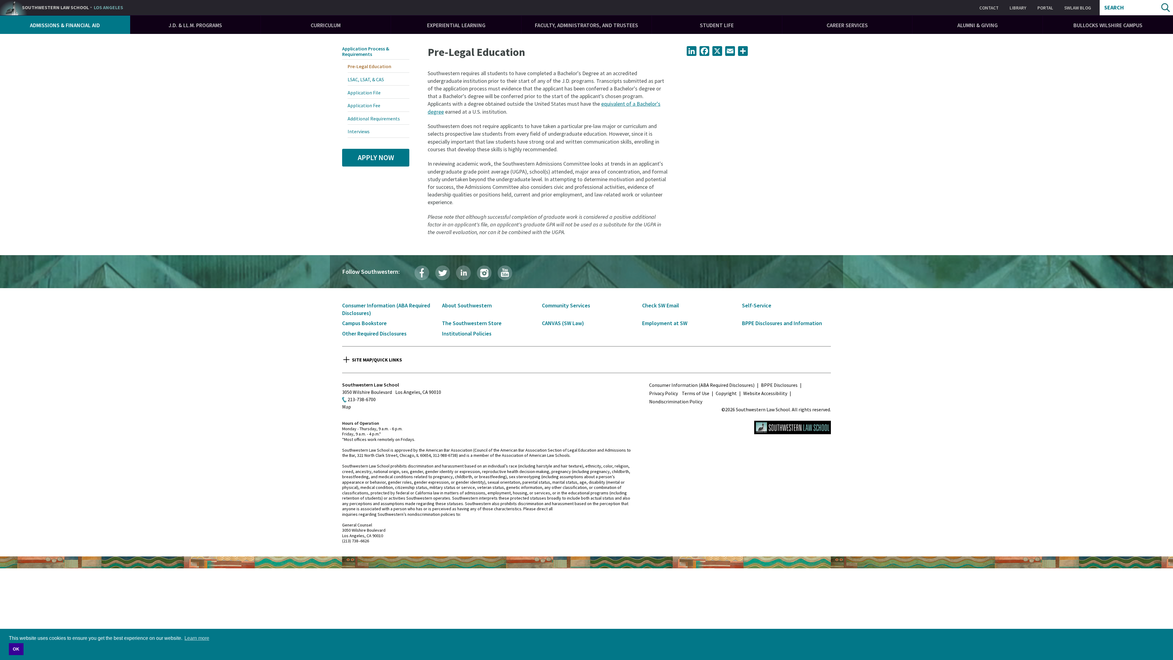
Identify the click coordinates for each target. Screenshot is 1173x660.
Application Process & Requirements (365, 51)
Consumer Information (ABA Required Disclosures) (702, 385)
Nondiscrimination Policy (675, 401)
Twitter (442, 273)
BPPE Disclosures (779, 385)
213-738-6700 (362, 399)
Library (1018, 8)
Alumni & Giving (977, 25)
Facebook (422, 273)
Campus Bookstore (364, 323)
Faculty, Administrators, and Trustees (586, 25)
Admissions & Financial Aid (65, 25)
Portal (1045, 8)
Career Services (847, 25)
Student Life (717, 25)
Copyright (726, 393)
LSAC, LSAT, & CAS (366, 79)
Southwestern (72, 7)
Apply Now (376, 157)
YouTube (505, 273)
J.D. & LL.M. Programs (195, 25)
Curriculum (326, 25)
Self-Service (756, 305)
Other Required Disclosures (374, 333)
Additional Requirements (374, 119)
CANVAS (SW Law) (563, 323)
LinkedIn (463, 273)
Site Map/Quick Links (377, 360)
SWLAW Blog (1077, 8)
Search (1114, 8)
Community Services (566, 305)
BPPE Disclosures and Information (782, 323)
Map (346, 407)
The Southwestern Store (472, 323)
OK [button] (16, 649)
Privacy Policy (663, 393)
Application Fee (364, 105)
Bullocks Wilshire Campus (1107, 25)
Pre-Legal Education (369, 66)
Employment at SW (664, 323)
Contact (989, 8)
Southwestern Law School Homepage (792, 427)
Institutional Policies (466, 333)
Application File (364, 93)
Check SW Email (660, 305)
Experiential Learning (456, 25)
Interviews (359, 131)
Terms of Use (695, 393)
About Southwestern (467, 305)
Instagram (484, 273)
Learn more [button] (197, 638)
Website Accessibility (765, 393)
